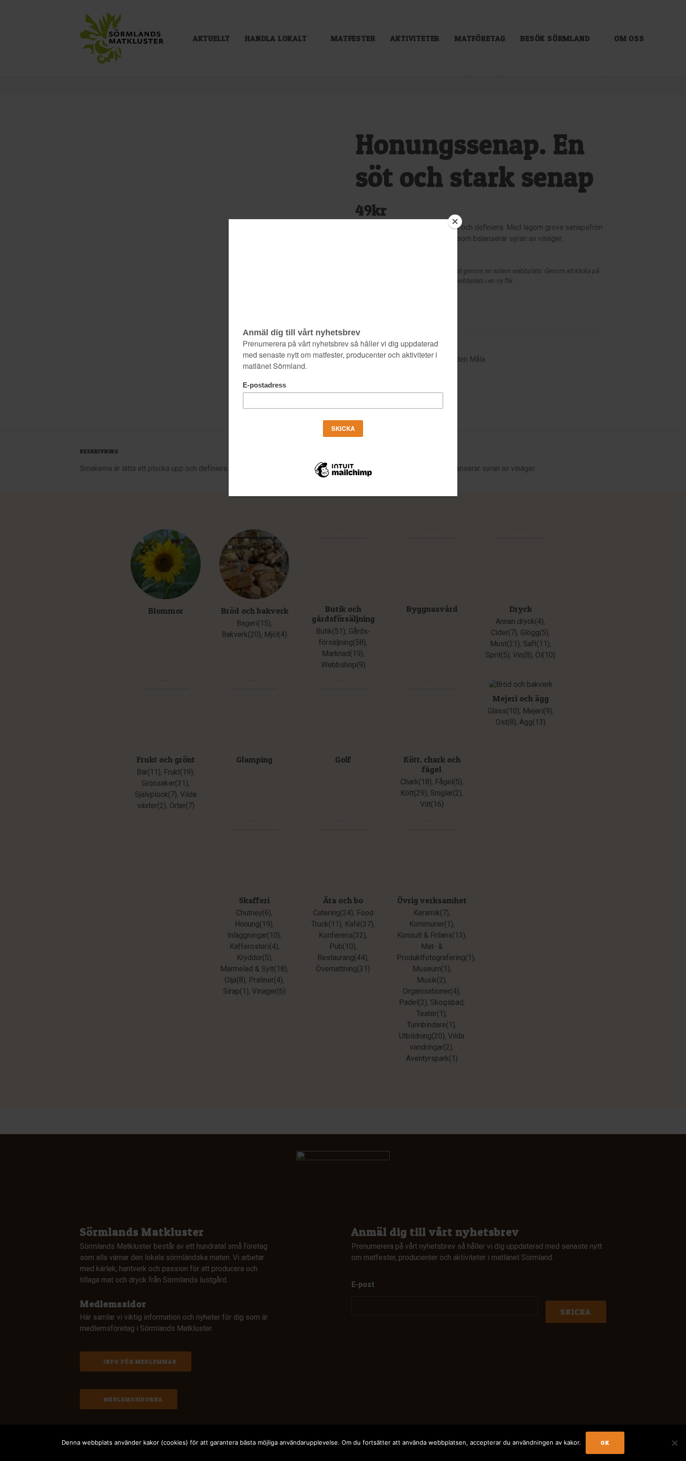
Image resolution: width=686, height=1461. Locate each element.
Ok (605, 1442)
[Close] (455, 221)
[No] (674, 1442)
